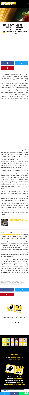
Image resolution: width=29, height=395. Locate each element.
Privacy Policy (11, 363)
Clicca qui (22, 361)
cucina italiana (13, 282)
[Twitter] (11, 376)
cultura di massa (21, 282)
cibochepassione (4, 282)
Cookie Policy (18, 363)
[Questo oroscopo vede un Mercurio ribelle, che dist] (4, 340)
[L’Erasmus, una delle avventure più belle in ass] (21, 340)
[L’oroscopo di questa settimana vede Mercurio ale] (25, 344)
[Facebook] (9, 376)
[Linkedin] (15, 376)
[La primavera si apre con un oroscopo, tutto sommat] (12, 344)
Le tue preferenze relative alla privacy (16, 391)
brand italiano (8, 281)
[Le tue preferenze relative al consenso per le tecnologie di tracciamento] (26, 392)
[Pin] (7, 68)
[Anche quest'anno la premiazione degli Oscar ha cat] (16, 344)
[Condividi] (7, 63)
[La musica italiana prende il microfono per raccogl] (12, 340)
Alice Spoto (13, 228)
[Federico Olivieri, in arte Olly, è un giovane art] (16, 340)
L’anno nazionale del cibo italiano (11, 234)
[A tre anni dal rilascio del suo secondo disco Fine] (25, 340)
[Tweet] (21, 63)
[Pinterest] (20, 376)
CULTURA (14, 31)
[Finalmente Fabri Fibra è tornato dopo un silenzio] (8, 344)
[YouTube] (18, 376)
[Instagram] (13, 376)
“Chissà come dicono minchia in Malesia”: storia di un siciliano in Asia (18, 220)
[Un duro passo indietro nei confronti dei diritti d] (8, 340)
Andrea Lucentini (9, 31)
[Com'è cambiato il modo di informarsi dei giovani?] (4, 344)
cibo (13, 281)
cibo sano (18, 281)
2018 (2, 281)
